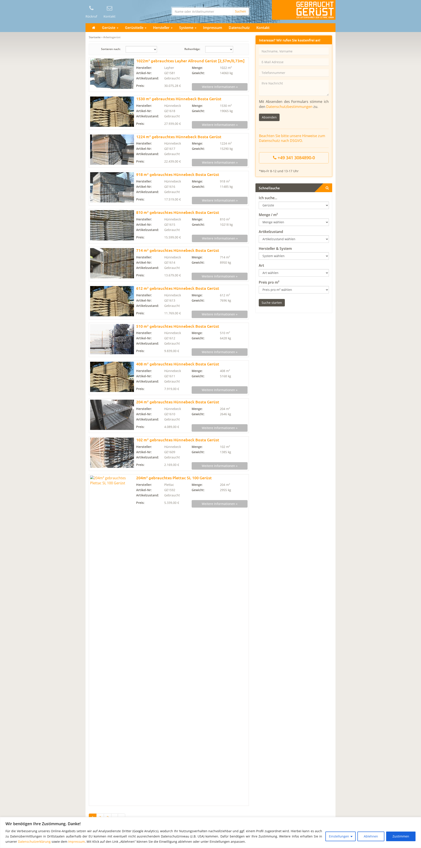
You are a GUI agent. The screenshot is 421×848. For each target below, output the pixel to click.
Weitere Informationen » (220, 87)
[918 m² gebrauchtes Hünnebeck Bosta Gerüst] (112, 187)
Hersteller (161, 27)
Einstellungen (339, 836)
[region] (210, 832)
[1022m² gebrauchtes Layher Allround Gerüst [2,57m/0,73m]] (112, 74)
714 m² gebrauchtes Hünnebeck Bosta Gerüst (177, 250)
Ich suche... (268, 197)
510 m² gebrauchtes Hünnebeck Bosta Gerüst (177, 326)
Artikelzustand (271, 231)
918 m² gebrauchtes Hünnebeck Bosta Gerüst (177, 174)
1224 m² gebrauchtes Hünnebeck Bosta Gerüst (178, 136)
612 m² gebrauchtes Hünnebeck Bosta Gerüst (177, 288)
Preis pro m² (269, 282)
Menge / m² (268, 214)
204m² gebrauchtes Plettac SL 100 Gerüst (174, 477)
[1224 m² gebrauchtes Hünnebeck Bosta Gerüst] (112, 149)
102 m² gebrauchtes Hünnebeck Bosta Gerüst (177, 439)
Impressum (76, 841)
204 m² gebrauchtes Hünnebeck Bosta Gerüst (177, 401)
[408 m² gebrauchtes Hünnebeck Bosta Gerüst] (112, 377)
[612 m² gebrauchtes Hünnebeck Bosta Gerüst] (112, 301)
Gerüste (109, 27)
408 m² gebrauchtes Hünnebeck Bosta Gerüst (177, 363)
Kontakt (262, 27)
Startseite (95, 37)
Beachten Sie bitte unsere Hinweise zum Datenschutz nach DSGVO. (292, 138)
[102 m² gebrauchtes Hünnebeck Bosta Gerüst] (112, 453)
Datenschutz (239, 27)
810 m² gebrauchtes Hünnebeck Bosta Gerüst (177, 212)
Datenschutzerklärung (34, 841)
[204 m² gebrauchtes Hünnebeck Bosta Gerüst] (112, 415)
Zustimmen (400, 836)
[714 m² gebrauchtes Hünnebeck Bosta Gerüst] (112, 263)
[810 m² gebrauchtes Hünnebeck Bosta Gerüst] (112, 225)
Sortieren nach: (111, 49)
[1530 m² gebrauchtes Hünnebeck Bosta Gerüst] (112, 112)
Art (261, 265)
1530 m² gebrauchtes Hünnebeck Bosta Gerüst (178, 98)
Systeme (186, 27)
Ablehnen (371, 836)
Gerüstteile (134, 27)
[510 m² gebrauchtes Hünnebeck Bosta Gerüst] (112, 339)
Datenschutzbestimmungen (289, 106)
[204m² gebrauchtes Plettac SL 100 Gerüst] (112, 640)
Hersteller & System (275, 248)
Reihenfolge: (192, 49)
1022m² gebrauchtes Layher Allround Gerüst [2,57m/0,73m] (190, 60)
